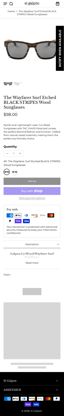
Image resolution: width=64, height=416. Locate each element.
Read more (32, 262)
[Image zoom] (32, 49)
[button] (32, 181)
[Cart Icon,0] (56, 3)
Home (11, 11)
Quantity (10, 146)
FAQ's (7, 274)
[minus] (7, 153)
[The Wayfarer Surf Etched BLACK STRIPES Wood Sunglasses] (7, 172)
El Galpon (36, 411)
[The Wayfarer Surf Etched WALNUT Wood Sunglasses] (15, 172)
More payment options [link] (32, 198)
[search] (11, 3)
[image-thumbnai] (8, 83)
